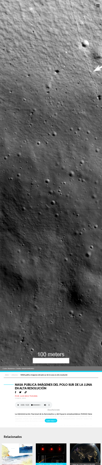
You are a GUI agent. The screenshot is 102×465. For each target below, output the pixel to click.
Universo (14, 375)
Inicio (7, 375)
